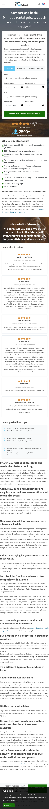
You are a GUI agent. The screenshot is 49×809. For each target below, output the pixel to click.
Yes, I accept (8, 805)
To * (5, 93)
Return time (29, 101)
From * (6, 74)
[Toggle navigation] (3, 4)
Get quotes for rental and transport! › (24, 114)
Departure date (9, 83)
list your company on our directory (15, 764)
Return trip (9, 68)
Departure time (30, 83)
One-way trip (21, 68)
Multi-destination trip (36, 68)
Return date (8, 101)
